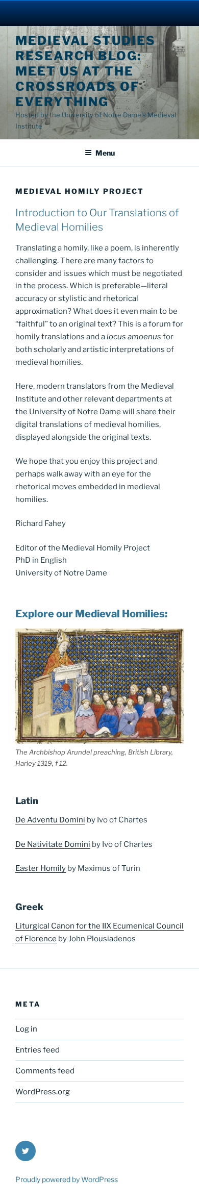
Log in (26, 1029)
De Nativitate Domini (52, 844)
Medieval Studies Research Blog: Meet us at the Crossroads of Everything (85, 71)
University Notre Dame (100, 13)
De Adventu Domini (50, 819)
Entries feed (37, 1050)
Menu (105, 152)
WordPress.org (42, 1091)
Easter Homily (40, 868)
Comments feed (44, 1070)
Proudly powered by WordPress (66, 1179)
